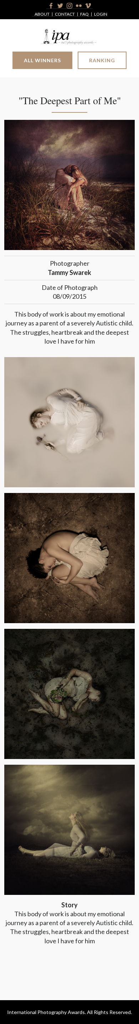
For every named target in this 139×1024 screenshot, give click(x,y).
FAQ (84, 14)
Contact (65, 14)
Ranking (102, 60)
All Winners (42, 60)
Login (100, 14)
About (42, 14)
